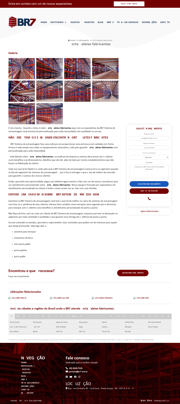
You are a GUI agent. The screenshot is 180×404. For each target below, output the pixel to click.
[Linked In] (67, 377)
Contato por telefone (149, 191)
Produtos (88, 22)
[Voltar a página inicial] (22, 22)
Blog (100, 22)
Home (44, 22)
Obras (110, 22)
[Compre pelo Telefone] (149, 199)
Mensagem (149, 162)
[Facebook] (75, 377)
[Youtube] (71, 377)
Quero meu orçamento (133, 273)
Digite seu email (149, 134)
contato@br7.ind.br (78, 372)
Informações (149, 22)
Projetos (74, 22)
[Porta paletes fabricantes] (21, 68)
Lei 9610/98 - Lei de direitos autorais (143, 340)
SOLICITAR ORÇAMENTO (129, 4)
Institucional (58, 22)
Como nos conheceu (149, 153)
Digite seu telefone (149, 143)
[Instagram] (79, 377)
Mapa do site (27, 393)
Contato (165, 22)
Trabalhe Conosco (127, 22)
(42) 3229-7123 (75, 368)
